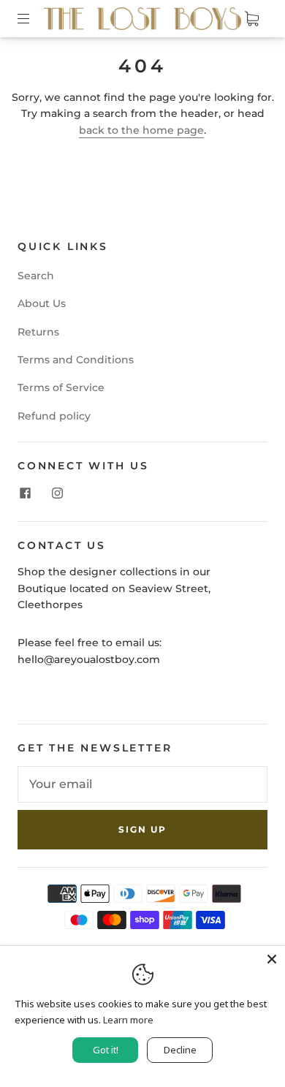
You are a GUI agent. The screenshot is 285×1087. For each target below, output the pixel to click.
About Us (42, 303)
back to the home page (141, 130)
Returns (38, 331)
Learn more (128, 1019)
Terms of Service (61, 387)
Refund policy (54, 416)
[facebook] (25, 493)
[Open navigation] (34, 18)
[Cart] (251, 18)
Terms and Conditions (76, 359)
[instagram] (57, 493)
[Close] (272, 959)
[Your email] (142, 784)
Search (36, 275)
